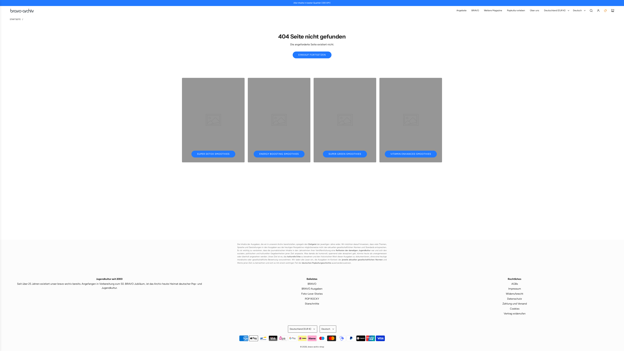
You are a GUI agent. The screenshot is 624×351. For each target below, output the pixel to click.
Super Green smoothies (345, 154)
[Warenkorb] (612, 10)
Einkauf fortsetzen (312, 54)
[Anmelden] (598, 10)
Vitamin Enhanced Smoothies (410, 154)
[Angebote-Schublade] (605, 10)
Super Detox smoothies (213, 154)
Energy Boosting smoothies (279, 154)
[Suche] (591, 10)
